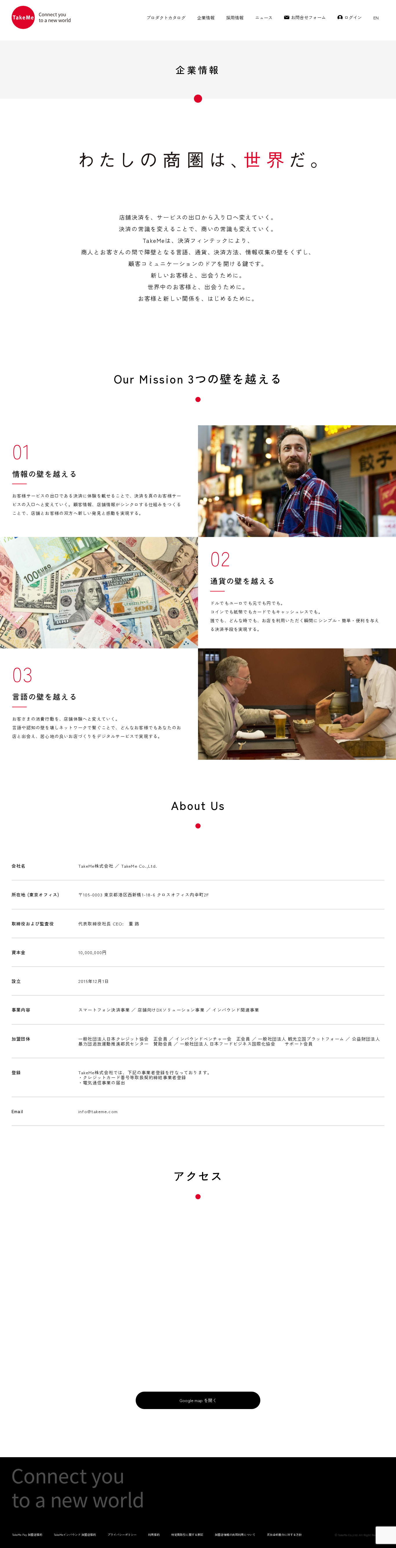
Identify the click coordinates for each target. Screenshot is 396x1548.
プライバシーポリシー (122, 1534)
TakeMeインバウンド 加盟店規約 (75, 1534)
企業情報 (206, 18)
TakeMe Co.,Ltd (347, 1535)
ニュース (264, 18)
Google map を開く (198, 1400)
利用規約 (154, 1534)
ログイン (353, 17)
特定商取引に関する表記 (187, 1534)
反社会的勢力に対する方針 (284, 1534)
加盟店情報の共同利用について (235, 1534)
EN (376, 18)
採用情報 (235, 18)
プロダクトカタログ (166, 18)
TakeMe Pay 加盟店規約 (27, 1534)
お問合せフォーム (308, 17)
